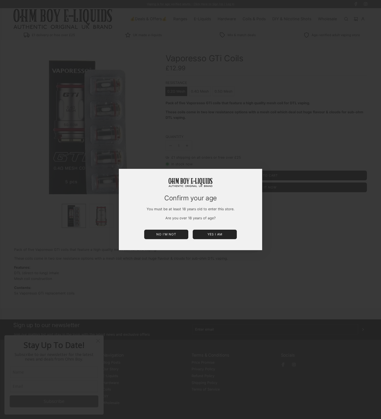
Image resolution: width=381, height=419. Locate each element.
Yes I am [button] (214, 234)
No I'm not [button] (166, 234)
